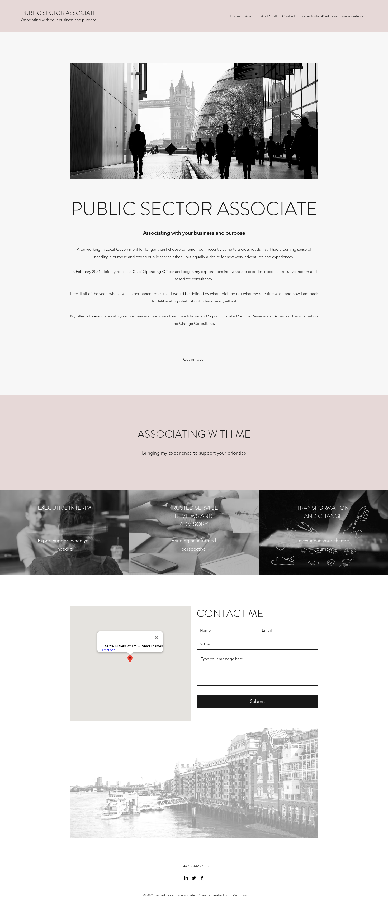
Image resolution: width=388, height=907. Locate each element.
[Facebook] (202, 878)
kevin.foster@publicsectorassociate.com (334, 16)
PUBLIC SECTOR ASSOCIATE (58, 13)
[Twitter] (194, 878)
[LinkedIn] (186, 878)
